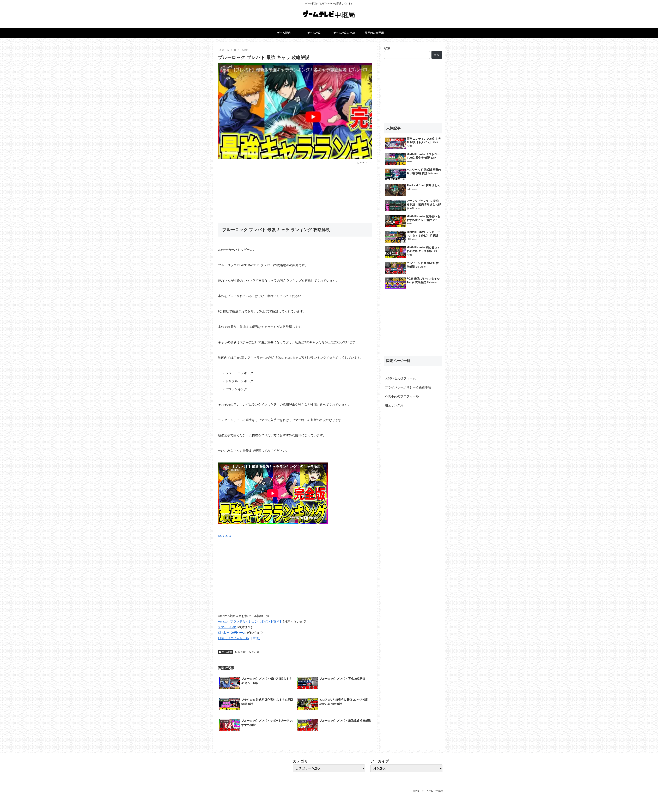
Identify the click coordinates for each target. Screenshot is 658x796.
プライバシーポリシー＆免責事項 (408, 387)
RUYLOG (224, 536)
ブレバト (256, 652)
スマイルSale (227, 627)
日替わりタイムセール (233, 638)
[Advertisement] (295, 191)
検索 (387, 48)
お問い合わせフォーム (400, 378)
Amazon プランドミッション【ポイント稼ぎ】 (250, 621)
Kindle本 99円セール (232, 632)
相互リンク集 (394, 405)
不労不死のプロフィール (402, 396)
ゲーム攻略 (227, 652)
